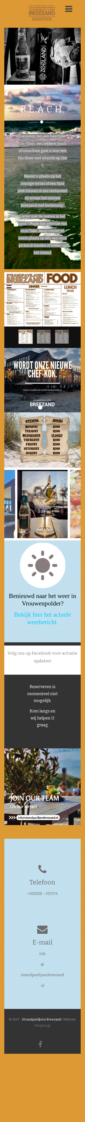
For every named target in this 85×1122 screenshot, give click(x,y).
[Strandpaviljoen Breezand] (42, 25)
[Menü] (68, 9)
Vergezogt (42, 1026)
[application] (42, 786)
